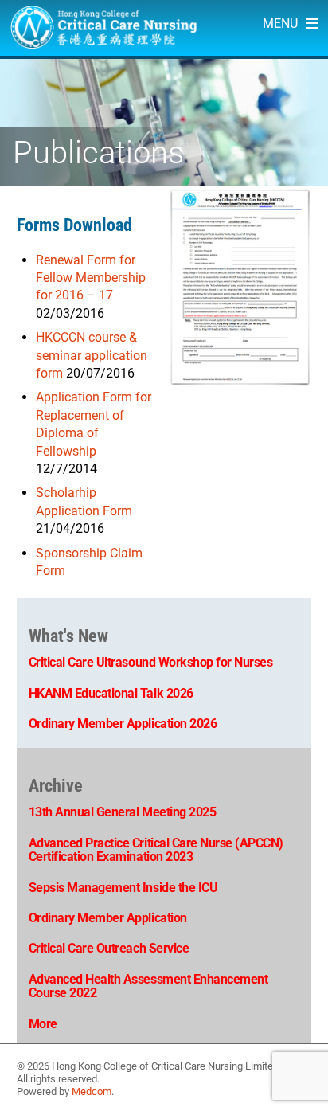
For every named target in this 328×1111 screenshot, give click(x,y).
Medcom (91, 1091)
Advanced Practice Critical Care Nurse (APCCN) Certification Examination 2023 (156, 850)
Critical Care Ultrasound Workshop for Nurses (151, 662)
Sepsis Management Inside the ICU (123, 887)
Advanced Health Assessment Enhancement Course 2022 (148, 986)
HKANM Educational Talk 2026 (111, 693)
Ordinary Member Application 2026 (123, 723)
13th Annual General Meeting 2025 (123, 812)
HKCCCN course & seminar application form (91, 355)
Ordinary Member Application (108, 917)
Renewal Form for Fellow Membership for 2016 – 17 (91, 277)
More (43, 1023)
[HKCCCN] (103, 41)
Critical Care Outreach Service (109, 948)
